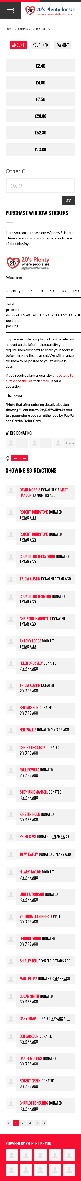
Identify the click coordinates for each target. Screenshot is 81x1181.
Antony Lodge (30, 641)
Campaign (24, 29)
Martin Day (28, 978)
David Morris (30, 489)
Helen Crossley (31, 663)
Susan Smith (29, 996)
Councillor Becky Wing (37, 556)
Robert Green (30, 1080)
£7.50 (40, 99)
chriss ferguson (33, 747)
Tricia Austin (30, 578)
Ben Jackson (29, 707)
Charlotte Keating (34, 1103)
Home (9, 29)
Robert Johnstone (34, 512)
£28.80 (40, 116)
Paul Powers (29, 770)
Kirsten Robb (30, 814)
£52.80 (40, 132)
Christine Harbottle (35, 618)
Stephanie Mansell (34, 792)
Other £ (15, 170)
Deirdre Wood (30, 938)
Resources (43, 29)
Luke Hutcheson (32, 894)
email (45, 381)
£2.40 (40, 65)
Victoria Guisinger (34, 916)
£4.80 (40, 82)
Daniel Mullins (31, 1058)
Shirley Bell (29, 961)
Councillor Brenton (35, 596)
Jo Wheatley (29, 854)
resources (19, 458)
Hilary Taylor (30, 872)
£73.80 (40, 149)
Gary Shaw (28, 1018)
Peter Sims (28, 836)
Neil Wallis (28, 730)
